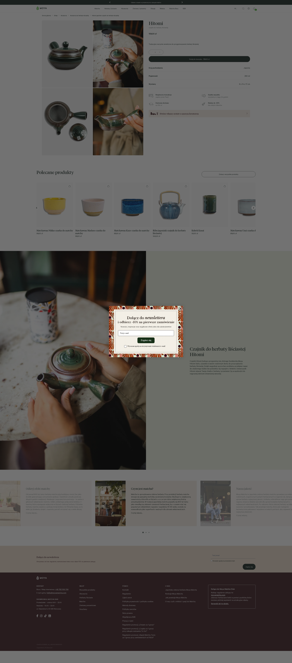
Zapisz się (146, 340)
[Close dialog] (180, 308)
